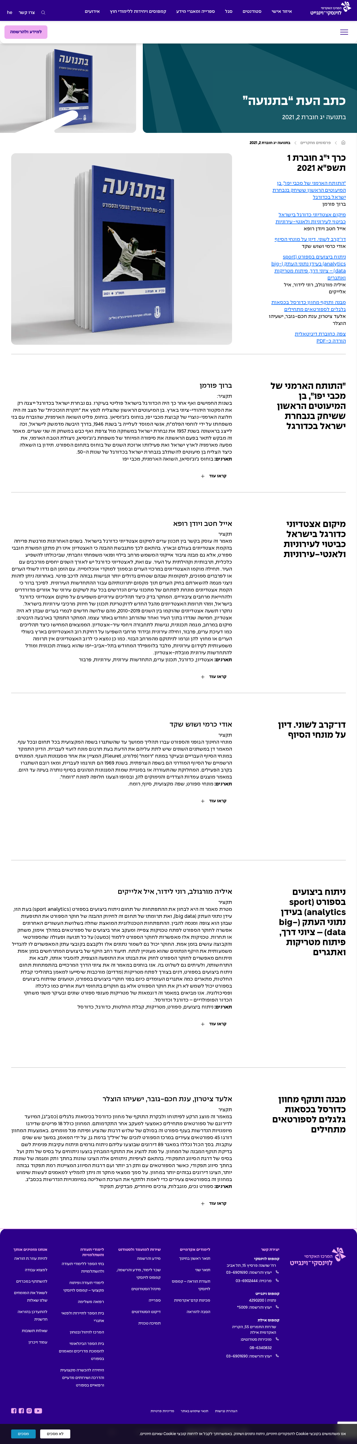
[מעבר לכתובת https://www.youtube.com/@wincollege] (38, 1411)
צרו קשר (27, 13)
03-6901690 (237, 1273)
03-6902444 (247, 1281)
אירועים (92, 11)
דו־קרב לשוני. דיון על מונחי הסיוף (310, 239)
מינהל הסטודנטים (146, 1289)
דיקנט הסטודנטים (146, 1312)
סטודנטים (252, 11)
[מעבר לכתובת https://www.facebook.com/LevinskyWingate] (21, 1411)
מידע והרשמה (149, 1259)
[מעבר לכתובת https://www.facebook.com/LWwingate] (13, 1411)
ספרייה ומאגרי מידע (195, 11)
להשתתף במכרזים (31, 1281)
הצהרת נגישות (226, 1411)
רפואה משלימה (91, 1302)
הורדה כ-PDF (331, 341)
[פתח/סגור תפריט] (344, 32)
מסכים (23, 1434)
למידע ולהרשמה (26, 32)
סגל (229, 11)
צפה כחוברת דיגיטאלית (320, 334)
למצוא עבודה (36, 1270)
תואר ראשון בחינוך (194, 1259)
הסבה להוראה (198, 1312)
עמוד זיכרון (37, 1342)
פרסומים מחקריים (315, 143)
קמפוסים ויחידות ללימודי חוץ (138, 11)
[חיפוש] (43, 13)
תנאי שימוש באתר (194, 1411)
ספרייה (155, 1300)
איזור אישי (282, 11)
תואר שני (202, 1270)
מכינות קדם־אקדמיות (192, 1300)
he (9, 13)
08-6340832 (261, 1348)
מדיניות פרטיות (162, 1411)
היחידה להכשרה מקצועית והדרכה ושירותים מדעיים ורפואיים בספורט (82, 1377)
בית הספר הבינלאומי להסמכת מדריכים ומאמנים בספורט (81, 1351)
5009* (242, 1307)
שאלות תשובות (34, 1331)
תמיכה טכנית (149, 1323)
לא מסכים (55, 1434)
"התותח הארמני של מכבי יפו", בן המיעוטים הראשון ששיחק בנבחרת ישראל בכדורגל (309, 190)
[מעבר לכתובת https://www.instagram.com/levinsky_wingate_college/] (29, 1411)
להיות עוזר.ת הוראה (30, 1259)
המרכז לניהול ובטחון (87, 1332)
